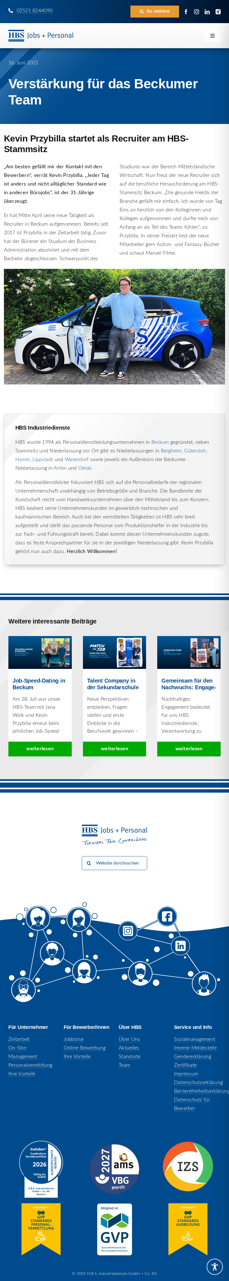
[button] (154, 12)
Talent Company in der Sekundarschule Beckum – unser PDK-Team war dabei (114, 652)
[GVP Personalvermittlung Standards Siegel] (41, 1205)
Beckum (160, 442)
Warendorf (77, 459)
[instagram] (196, 11)
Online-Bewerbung (85, 1048)
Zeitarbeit (19, 1039)
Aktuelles (129, 1048)
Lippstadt (42, 459)
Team (124, 1065)
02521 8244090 (35, 10)
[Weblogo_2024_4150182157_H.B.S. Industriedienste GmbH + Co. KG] (41, 1143)
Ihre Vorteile (21, 1074)
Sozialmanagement (194, 1039)
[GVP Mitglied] (114, 1206)
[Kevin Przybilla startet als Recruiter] (114, 271)
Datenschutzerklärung (198, 1082)
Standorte (129, 1056)
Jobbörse (74, 1039)
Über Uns (129, 1039)
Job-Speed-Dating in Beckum (40, 652)
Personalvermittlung (30, 1065)
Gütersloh (195, 451)
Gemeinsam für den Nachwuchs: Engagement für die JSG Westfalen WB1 (189, 652)
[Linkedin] (181, 949)
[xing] (218, 11)
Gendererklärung (192, 1056)
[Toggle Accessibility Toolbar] (214, 1266)
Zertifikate (185, 1065)
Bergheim (171, 451)
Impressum (186, 1074)
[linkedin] (207, 11)
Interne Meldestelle (195, 1048)
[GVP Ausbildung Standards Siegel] (187, 1205)
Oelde (84, 468)
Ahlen (60, 468)
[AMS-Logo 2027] (114, 1146)
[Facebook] (167, 921)
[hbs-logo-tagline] (40, 32)
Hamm (22, 459)
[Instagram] (133, 936)
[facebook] (186, 11)
